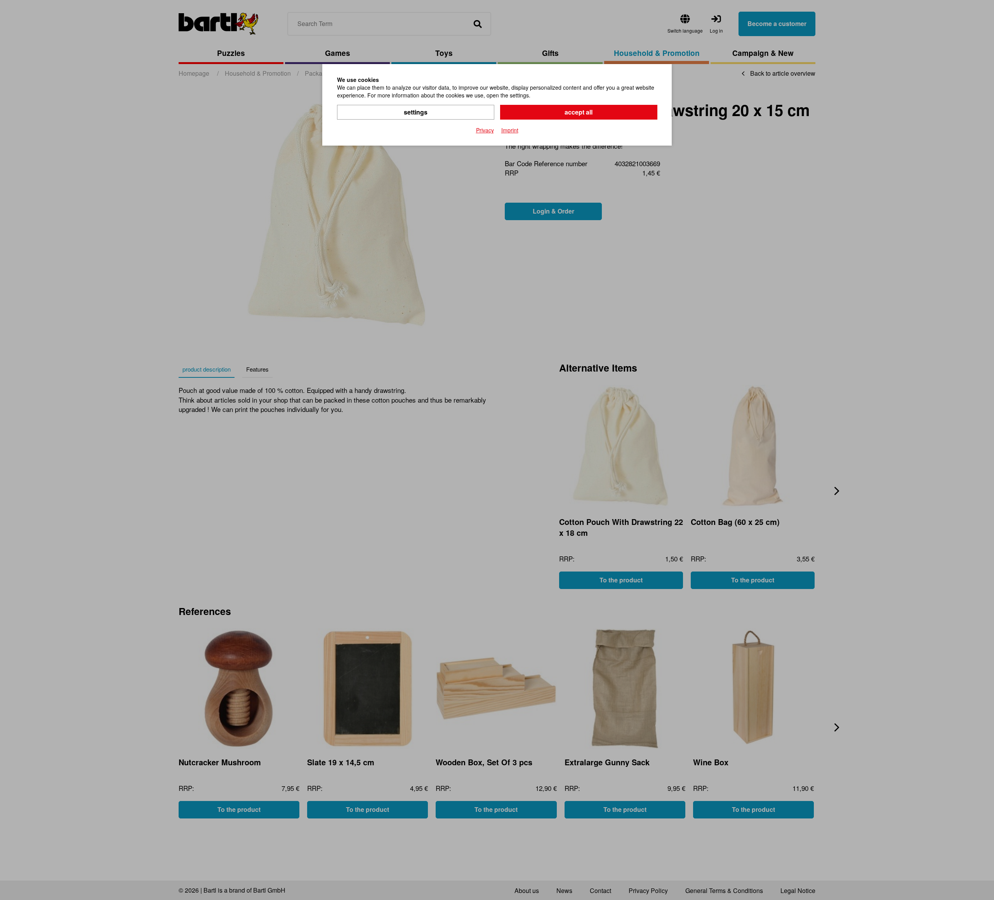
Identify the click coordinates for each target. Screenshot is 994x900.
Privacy (485, 130)
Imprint (509, 130)
